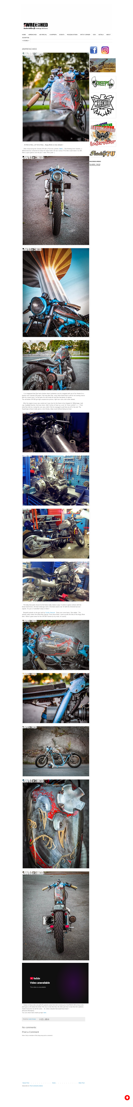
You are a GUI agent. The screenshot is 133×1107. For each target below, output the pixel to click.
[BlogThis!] (42, 1019)
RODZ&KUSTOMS (72, 34)
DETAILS (101, 34)
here (61, 148)
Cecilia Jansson (50, 612)
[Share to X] (44, 1019)
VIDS (94, 34)
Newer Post (26, 1083)
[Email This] (40, 1019)
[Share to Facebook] (46, 1019)
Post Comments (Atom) (36, 1086)
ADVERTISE (25, 37)
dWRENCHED (32, 34)
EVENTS (61, 34)
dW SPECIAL (43, 34)
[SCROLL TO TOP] (127, 1098)
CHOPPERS (53, 34)
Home (54, 1083)
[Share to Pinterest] (48, 1019)
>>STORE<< (25, 40)
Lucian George (32, 1019)
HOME (24, 34)
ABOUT (108, 34)
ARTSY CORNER (85, 34)
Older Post (81, 1083)
